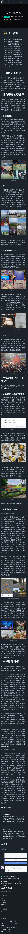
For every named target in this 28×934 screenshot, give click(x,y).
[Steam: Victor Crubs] (11, 888)
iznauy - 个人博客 (5, 925)
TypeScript (3, 904)
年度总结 (7, 16)
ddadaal (9, 876)
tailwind (3, 913)
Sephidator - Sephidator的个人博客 (9, 923)
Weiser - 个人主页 (5, 931)
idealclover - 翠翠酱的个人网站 (8, 921)
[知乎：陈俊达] (13, 888)
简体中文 (21, 19)
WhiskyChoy (8, 868)
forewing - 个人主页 (6, 929)
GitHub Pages (4, 902)
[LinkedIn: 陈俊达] (6, 888)
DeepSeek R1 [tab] (7, 37)
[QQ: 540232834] (2, 888)
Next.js (3, 900)
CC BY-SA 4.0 (11, 878)
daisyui (3, 911)
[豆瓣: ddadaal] (15, 888)
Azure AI (7, 65)
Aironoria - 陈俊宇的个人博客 (8, 927)
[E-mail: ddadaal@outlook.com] (4, 888)
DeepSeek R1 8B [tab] (16, 37)
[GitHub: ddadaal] (9, 888)
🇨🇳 (21, 2)
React (2, 898)
